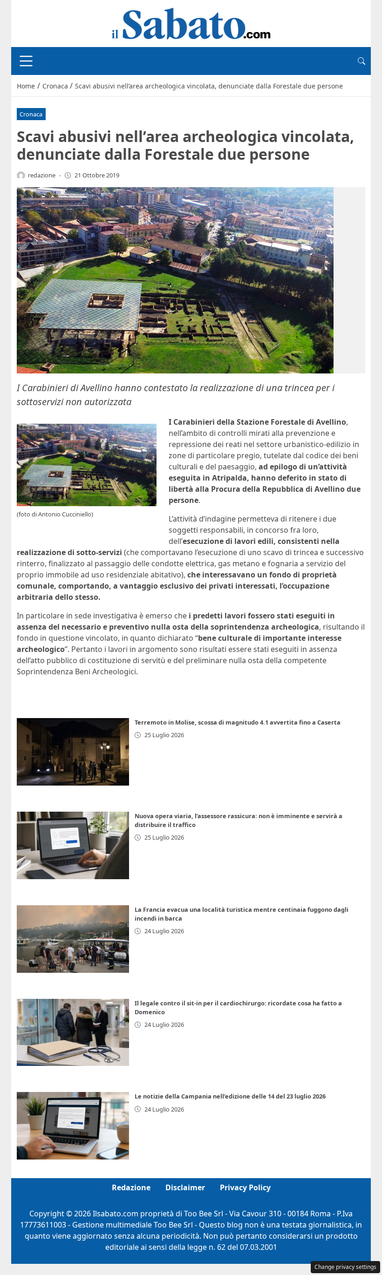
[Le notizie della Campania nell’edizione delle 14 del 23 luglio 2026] (73, 1126)
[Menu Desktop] (26, 61)
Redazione (131, 1187)
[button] (361, 61)
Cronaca (31, 114)
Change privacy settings (345, 1267)
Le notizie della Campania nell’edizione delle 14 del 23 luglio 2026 (230, 1096)
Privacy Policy (245, 1187)
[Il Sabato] (191, 23)
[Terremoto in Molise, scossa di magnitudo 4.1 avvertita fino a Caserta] (73, 752)
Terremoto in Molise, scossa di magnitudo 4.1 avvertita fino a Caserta (238, 722)
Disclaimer (185, 1187)
